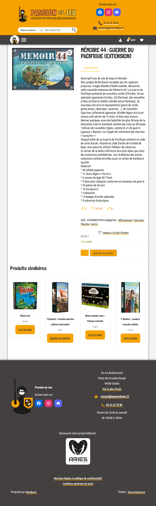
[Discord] (117, 12)
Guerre (94, 224)
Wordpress (31, 492)
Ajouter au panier (103, 253)
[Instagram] (108, 12)
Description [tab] (91, 67)
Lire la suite (25, 329)
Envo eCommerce (136, 492)
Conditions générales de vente (78, 483)
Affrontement (125, 220)
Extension (139, 220)
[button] (69, 52)
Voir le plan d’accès (111, 389)
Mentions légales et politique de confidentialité (78, 478)
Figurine (85, 224)
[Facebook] (100, 12)
